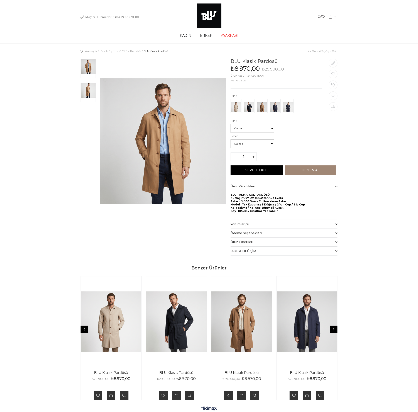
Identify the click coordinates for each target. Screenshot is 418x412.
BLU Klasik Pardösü (111, 373)
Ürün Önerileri (242, 242)
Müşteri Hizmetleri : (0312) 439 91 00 (112, 16)
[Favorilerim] (323, 17)
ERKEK (206, 36)
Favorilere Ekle (98, 395)
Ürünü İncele (124, 395)
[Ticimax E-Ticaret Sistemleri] (209, 409)
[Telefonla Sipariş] (333, 63)
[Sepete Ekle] (111, 395)
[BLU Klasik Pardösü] (236, 107)
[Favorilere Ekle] (333, 74)
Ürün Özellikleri (243, 186)
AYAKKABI (229, 36)
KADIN (185, 36)
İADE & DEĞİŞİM (243, 251)
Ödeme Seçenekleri (246, 233)
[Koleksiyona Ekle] (333, 85)
